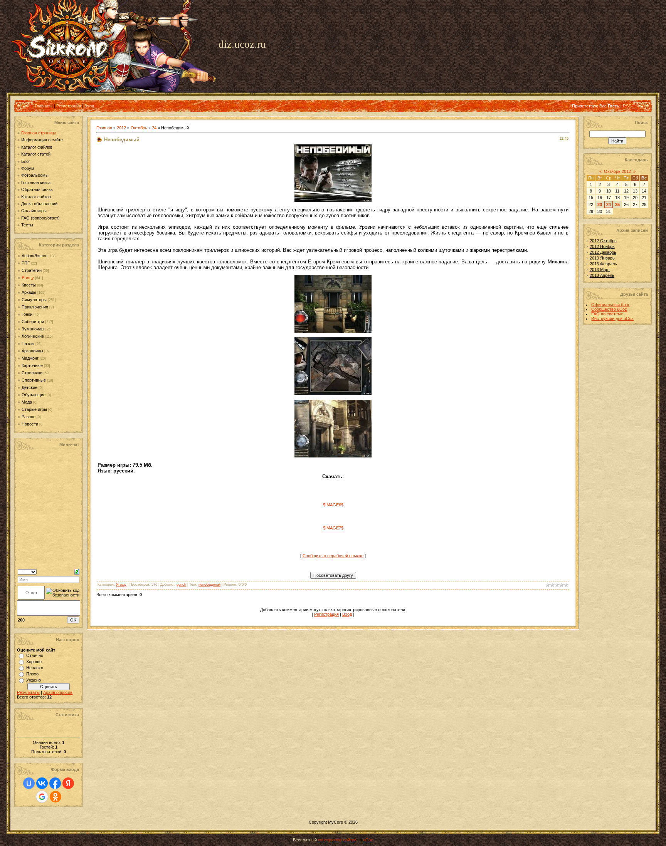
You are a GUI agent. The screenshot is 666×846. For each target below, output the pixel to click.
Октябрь (139, 128)
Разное (28, 416)
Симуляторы (34, 299)
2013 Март (600, 269)
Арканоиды (32, 350)
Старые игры (34, 409)
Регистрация (68, 106)
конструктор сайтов (337, 840)
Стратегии (32, 270)
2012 (121, 128)
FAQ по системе (607, 314)
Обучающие (33, 394)
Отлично (34, 655)
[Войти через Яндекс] (68, 783)
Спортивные (34, 380)
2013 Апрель (602, 275)
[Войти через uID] (29, 783)
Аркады (29, 292)
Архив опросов (57, 692)
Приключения (35, 307)
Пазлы (28, 343)
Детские (29, 387)
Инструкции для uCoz (612, 318)
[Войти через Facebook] (55, 783)
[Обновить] (76, 571)
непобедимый (209, 584)
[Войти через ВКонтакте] (42, 783)
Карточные (32, 365)
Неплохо (34, 667)
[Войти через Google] (42, 797)
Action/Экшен (34, 255)
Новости (30, 424)
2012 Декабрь (603, 252)
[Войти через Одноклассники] (55, 796)
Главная (42, 106)
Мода (27, 402)
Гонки (27, 314)
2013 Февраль (603, 263)
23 (599, 204)
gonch (181, 584)
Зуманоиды (33, 329)
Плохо (32, 674)
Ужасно (33, 680)
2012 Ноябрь (602, 246)
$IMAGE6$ (333, 505)
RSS (627, 106)
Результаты (28, 692)
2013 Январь (602, 258)
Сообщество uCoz (609, 309)
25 (617, 204)
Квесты (29, 285)
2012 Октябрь (603, 240)
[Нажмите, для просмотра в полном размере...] (333, 200)
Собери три (33, 321)
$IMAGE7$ (333, 528)
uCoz (368, 840)
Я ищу (28, 277)
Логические (33, 336)
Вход (89, 106)
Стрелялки (32, 372)
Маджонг (30, 358)
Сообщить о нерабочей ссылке (333, 555)
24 (154, 128)
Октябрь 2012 (617, 171)
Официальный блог (610, 304)
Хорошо (34, 661)
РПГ (26, 263)
